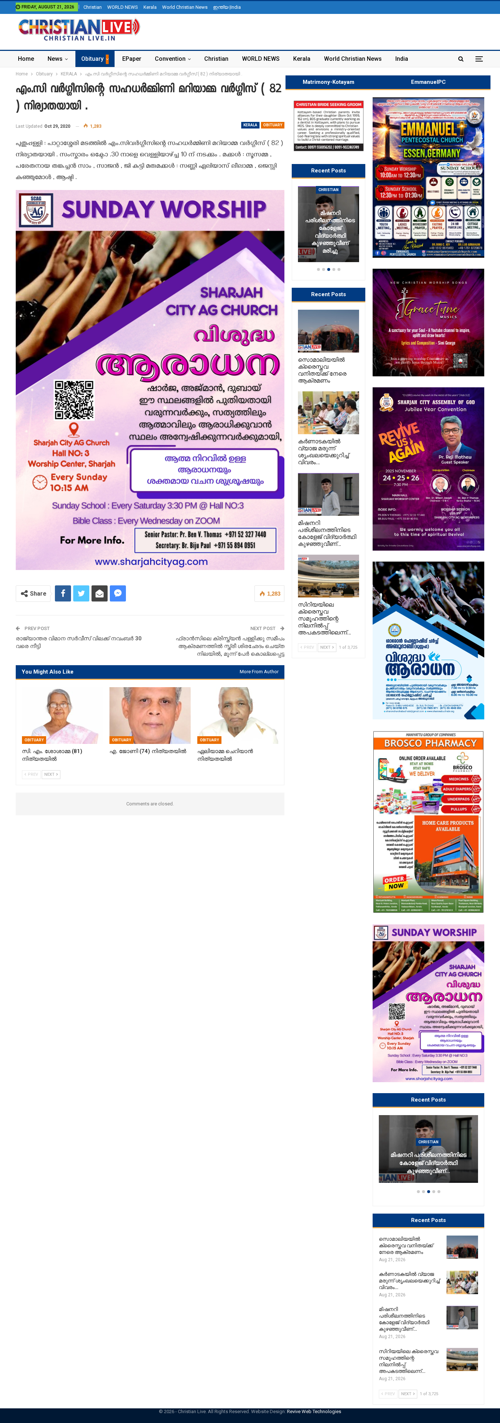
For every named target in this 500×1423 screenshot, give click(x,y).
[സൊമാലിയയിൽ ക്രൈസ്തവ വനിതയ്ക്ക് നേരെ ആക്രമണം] (462, 1247)
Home (26, 58)
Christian (92, 7)
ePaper (131, 58)
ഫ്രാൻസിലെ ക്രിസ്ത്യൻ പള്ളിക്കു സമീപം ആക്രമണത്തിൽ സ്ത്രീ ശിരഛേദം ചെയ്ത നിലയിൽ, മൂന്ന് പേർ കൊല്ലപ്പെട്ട (230, 646)
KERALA (250, 125)
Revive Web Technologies (314, 1411)
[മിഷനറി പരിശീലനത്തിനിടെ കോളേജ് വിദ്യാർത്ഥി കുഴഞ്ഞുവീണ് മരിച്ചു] (428, 1148)
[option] (428, 1152)
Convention (170, 58)
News (55, 58)
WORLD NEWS (122, 7)
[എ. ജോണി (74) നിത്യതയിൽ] (149, 715)
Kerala (150, 7)
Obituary (92, 58)
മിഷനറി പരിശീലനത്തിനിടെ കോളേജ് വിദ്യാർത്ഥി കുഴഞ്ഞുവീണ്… (428, 1163)
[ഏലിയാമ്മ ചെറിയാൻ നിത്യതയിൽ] (237, 715)
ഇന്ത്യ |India (227, 7)
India (401, 58)
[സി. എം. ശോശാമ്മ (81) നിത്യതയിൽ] (62, 715)
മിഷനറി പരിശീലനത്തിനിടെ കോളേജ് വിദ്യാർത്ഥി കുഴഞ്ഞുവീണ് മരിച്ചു (330, 232)
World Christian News (185, 7)
